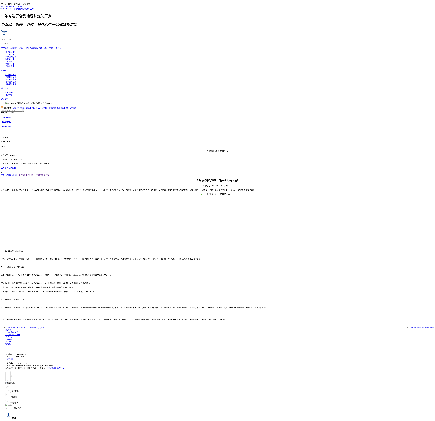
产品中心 (9, 337)
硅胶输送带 (9, 59)
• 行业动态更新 (6, 117)
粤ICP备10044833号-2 (55, 368)
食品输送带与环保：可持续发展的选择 (33, 175)
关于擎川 (9, 342)
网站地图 (4, 6)
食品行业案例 (10, 75)
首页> (3, 175)
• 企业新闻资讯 (6, 122)
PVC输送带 (9, 54)
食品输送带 (9, 52)
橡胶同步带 (9, 64)
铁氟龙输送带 (10, 57)
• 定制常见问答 (6, 126)
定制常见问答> (12, 175)
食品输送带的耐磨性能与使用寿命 (422, 327)
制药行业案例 (10, 79)
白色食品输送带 (11, 332)
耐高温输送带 (71, 108)
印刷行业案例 (10, 84)
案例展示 (9, 339)
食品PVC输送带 (19, 108)
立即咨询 (5, 168)
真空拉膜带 (39, 328)
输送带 (28, 108)
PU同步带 (9, 61)
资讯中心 (20, 6)
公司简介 (9, 93)
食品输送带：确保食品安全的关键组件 (21, 327)
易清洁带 (9, 330)
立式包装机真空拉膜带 (47, 108)
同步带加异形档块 (12, 335)
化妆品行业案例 (11, 82)
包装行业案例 (10, 77)
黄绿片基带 (9, 66)
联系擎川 (9, 344)
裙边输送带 (60, 108)
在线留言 (12, 6)
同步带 (34, 108)
